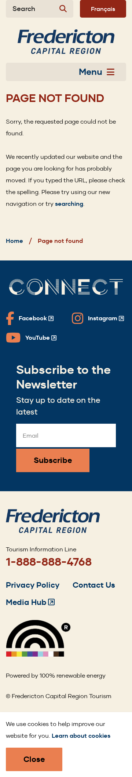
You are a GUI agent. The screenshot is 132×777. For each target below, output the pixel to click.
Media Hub (30, 602)
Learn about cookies (81, 736)
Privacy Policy (32, 585)
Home (14, 241)
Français (103, 8)
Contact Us (94, 585)
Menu (90, 71)
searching (69, 204)
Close (34, 759)
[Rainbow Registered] (38, 655)
